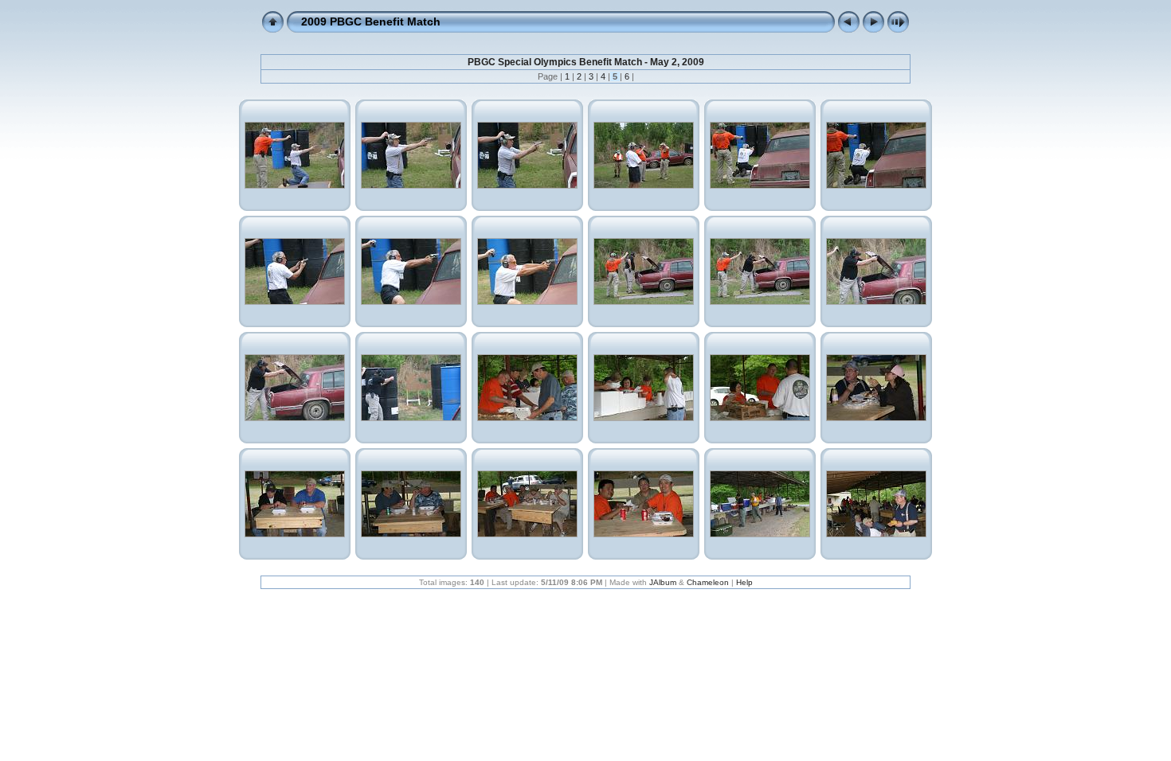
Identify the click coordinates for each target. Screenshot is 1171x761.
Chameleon (708, 582)
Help (744, 582)
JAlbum (662, 582)
